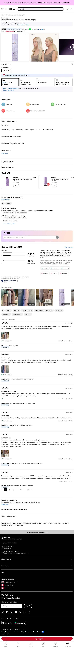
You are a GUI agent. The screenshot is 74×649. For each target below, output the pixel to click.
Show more (4, 153)
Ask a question (15, 23)
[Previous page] (2, 489)
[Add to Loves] (71, 64)
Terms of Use (13, 632)
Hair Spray (22, 15)
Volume (27, 24)
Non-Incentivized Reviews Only (43, 310)
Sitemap (27, 632)
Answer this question (9, 224)
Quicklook (5, 182)
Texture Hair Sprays (48, 523)
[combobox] (40, 9)
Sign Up (28, 606)
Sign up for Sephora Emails (9, 602)
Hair (2, 15)
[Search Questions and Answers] (3, 203)
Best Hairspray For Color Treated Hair (12, 525)
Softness (23, 24)
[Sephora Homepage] (8, 9)
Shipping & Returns (8, 90)
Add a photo (4, 504)
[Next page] (32, 489)
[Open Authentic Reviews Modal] (17, 281)
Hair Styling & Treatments (11, 15)
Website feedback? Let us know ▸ (37, 532)
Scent (18, 24)
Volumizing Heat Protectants (20, 523)
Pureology (4, 18)
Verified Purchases (27, 310)
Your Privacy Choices (36, 632)
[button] (27, 29)
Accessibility (21, 632)
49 (28, 490)
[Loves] (67, 9)
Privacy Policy (4, 632)
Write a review (68, 247)
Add (16, 186)
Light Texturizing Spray (35, 523)
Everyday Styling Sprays (62, 523)
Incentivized (12, 304)
